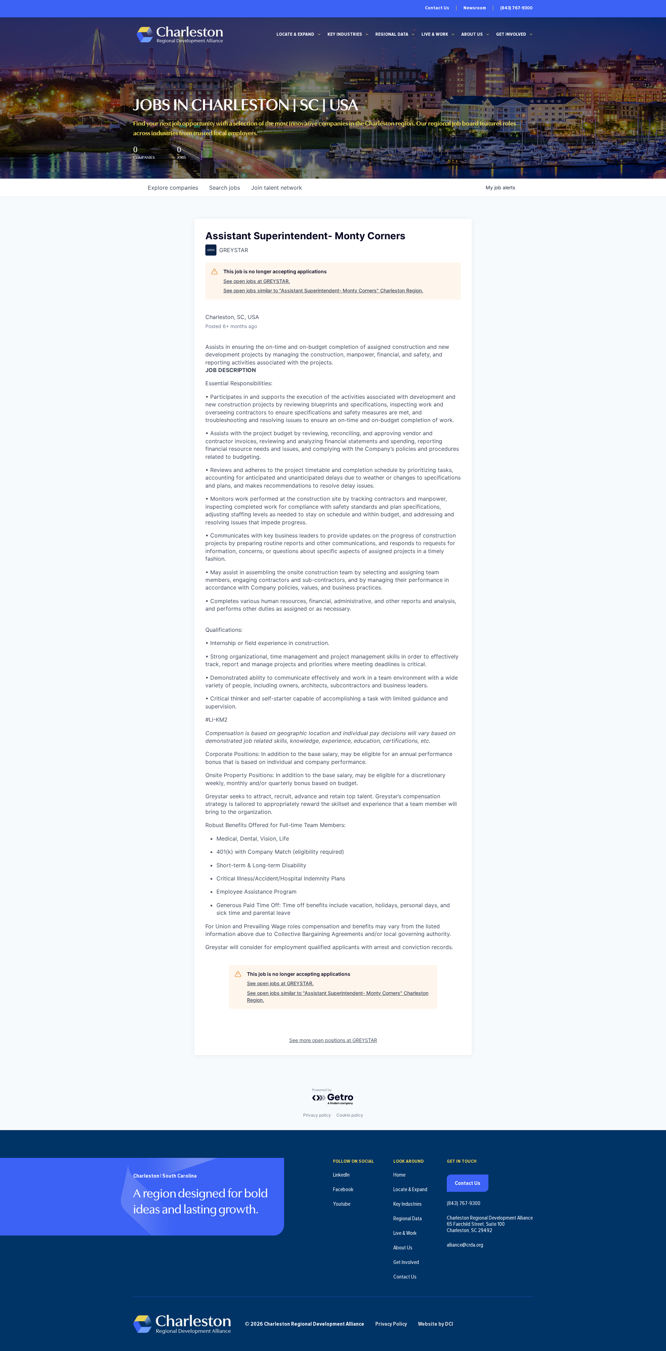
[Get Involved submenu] (531, 34)
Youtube (341, 1204)
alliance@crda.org (465, 1245)
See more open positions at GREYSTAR (333, 1040)
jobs (224, 187)
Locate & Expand (295, 34)
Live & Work (434, 34)
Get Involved (511, 34)
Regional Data (391, 34)
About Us (472, 34)
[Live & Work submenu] (453, 34)
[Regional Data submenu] (413, 34)
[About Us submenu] (487, 34)
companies (173, 187)
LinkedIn (341, 1175)
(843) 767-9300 (516, 8)
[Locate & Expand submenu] (319, 34)
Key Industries (344, 34)
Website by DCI (435, 1324)
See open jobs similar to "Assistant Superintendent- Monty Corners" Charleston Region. (323, 290)
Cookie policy (349, 1115)
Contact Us (437, 8)
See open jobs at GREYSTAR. (256, 281)
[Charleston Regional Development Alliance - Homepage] (179, 34)
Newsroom (474, 8)
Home (399, 1175)
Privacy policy (317, 1115)
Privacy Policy (391, 1324)
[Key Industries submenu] (367, 34)
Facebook (343, 1189)
